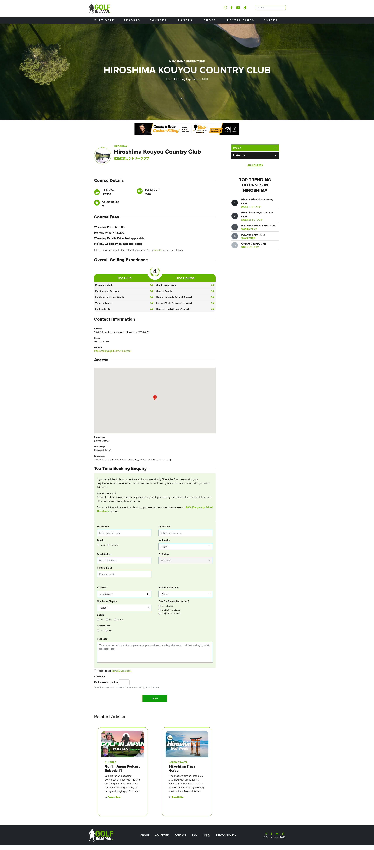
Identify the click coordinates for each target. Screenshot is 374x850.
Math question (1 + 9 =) (106, 682)
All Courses (255, 165)
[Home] (100, 835)
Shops (210, 20)
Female (114, 544)
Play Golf (104, 20)
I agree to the (114, 670)
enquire (158, 250)
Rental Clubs (240, 20)
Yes (102, 619)
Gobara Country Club (253, 244)
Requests (102, 639)
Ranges (185, 20)
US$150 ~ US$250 (171, 609)
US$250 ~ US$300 (171, 613)
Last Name (164, 526)
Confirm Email (104, 567)
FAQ (194, 835)
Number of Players (107, 601)
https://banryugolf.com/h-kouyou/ (112, 351)
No (110, 619)
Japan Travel (178, 762)
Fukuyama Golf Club (253, 235)
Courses (158, 20)
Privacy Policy (226, 835)
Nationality (164, 540)
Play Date (102, 587)
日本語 (206, 835)
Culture (110, 762)
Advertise (162, 835)
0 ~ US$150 (167, 605)
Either (120, 619)
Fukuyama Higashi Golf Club (258, 225)
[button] (155, 397)
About (145, 835)
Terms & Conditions (121, 670)
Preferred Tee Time (168, 587)
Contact (180, 835)
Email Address (104, 554)
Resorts (132, 20)
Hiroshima (120, 146)
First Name (103, 526)
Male (103, 544)
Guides (271, 20)
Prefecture (163, 554)
